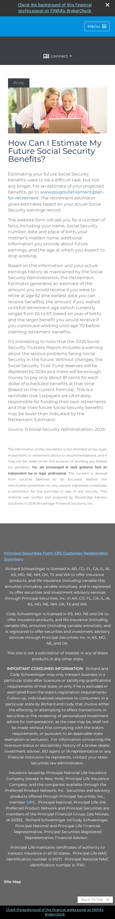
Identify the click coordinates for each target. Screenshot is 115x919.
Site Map (12, 881)
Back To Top (92, 900)
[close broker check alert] (107, 5)
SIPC (30, 802)
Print (18, 83)
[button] (97, 26)
